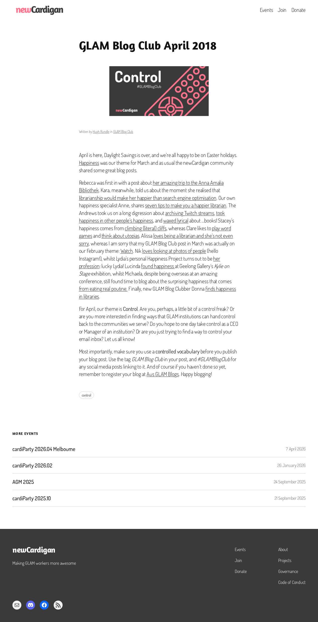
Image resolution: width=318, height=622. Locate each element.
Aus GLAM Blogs (163, 374)
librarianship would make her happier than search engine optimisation (147, 197)
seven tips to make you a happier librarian (185, 205)
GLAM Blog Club (123, 131)
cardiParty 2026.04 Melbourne (43, 449)
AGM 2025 (23, 482)
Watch (126, 250)
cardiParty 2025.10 (31, 498)
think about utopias (120, 235)
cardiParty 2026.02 (32, 465)
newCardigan (33, 551)
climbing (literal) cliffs (145, 228)
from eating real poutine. (103, 288)
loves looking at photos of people (174, 250)
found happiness (158, 266)
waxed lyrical (175, 220)
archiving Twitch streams (189, 213)
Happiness (89, 162)
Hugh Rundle (101, 131)
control (86, 395)
